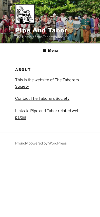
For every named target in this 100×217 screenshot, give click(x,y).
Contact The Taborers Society (42, 98)
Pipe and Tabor (41, 30)
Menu (53, 50)
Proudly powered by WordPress (41, 143)
